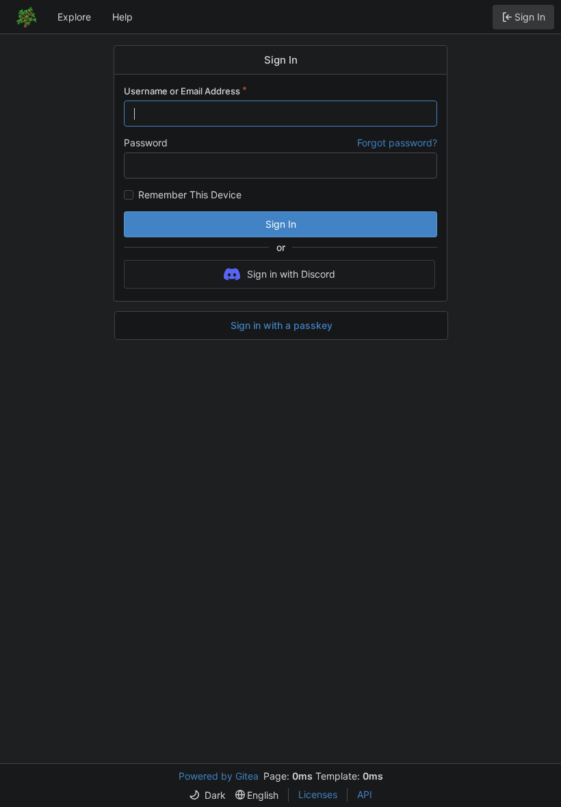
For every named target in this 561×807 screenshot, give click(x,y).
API (364, 794)
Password (146, 142)
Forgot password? (397, 142)
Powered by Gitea (219, 776)
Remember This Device (190, 195)
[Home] (26, 17)
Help (122, 17)
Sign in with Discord (291, 274)
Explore (74, 17)
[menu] (207, 795)
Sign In (280, 224)
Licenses (317, 794)
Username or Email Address (182, 90)
